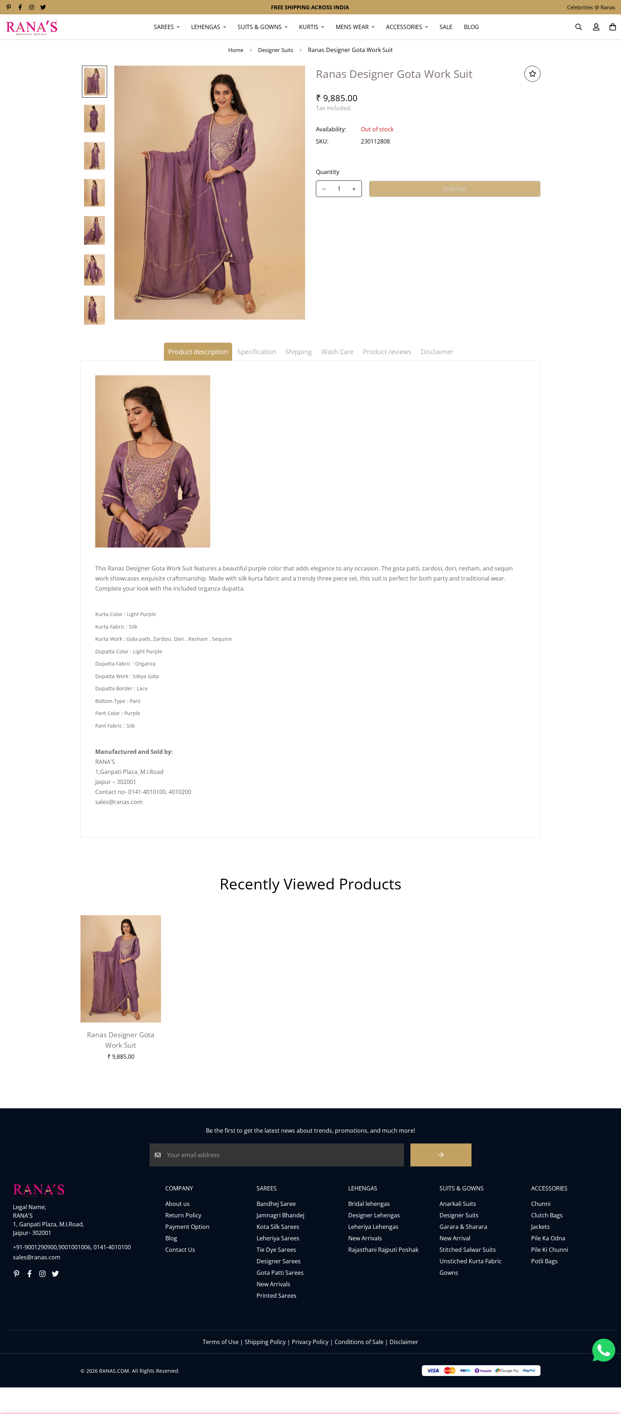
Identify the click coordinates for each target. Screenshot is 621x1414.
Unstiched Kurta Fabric (471, 1261)
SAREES (164, 27)
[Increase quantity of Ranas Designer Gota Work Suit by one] (354, 189)
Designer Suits (275, 49)
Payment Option (187, 1227)
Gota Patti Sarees (280, 1273)
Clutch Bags (547, 1215)
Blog (171, 1238)
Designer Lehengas (374, 1215)
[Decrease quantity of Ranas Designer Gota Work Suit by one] (324, 189)
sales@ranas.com (36, 1257)
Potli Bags (544, 1261)
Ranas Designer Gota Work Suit (121, 1040)
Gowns (449, 1273)
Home (235, 49)
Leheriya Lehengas (373, 1227)
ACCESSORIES (404, 27)
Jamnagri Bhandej (280, 1215)
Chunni (541, 1204)
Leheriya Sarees (278, 1238)
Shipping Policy (265, 1342)
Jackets (540, 1227)
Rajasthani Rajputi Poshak (383, 1250)
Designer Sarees (279, 1261)
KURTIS (308, 27)
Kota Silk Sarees (278, 1227)
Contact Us (180, 1250)
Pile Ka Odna (548, 1238)
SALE (446, 27)
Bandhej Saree (276, 1204)
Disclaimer (404, 1342)
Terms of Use (221, 1342)
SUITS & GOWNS (260, 27)
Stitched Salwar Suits (468, 1250)
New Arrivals (273, 1284)
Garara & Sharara (463, 1227)
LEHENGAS (205, 27)
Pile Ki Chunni (549, 1250)
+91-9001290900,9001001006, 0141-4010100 (72, 1247)
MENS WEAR (352, 27)
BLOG (471, 27)
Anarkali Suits (458, 1204)
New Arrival (455, 1238)
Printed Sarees (276, 1296)
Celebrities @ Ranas (591, 7)
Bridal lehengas (369, 1204)
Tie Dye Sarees (276, 1250)
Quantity (327, 172)
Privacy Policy (310, 1342)
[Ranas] (32, 26)
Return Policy (183, 1215)
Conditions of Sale (359, 1342)
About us (177, 1204)
